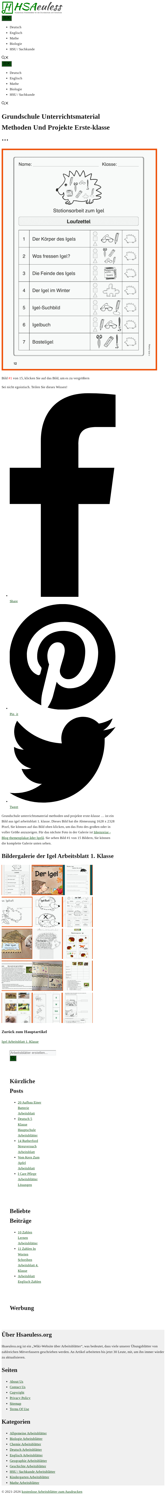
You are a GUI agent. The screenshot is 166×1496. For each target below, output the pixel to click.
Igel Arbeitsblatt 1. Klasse (20, 1042)
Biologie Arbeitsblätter (26, 1439)
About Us (16, 1382)
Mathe (14, 38)
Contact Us (18, 1387)
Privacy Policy (20, 1398)
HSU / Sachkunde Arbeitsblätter (32, 1472)
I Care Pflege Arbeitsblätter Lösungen (28, 1179)
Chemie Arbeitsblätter (25, 1444)
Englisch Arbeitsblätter (26, 1455)
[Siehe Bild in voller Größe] (79, 369)
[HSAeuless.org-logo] (32, 13)
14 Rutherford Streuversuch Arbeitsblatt (28, 1146)
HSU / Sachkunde (22, 49)
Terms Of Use (19, 1409)
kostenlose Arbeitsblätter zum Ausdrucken (52, 1492)
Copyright (17, 1392)
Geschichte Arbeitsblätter (28, 1466)
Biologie (16, 44)
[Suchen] (13, 1058)
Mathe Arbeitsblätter (24, 1483)
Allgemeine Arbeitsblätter (28, 1433)
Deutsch (15, 27)
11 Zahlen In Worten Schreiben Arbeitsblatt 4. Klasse (28, 1260)
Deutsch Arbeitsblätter (26, 1450)
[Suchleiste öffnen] (5, 58)
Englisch (16, 33)
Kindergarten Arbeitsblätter (29, 1477)
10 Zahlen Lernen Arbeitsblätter (28, 1237)
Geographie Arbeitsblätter (28, 1461)
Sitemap (15, 1404)
